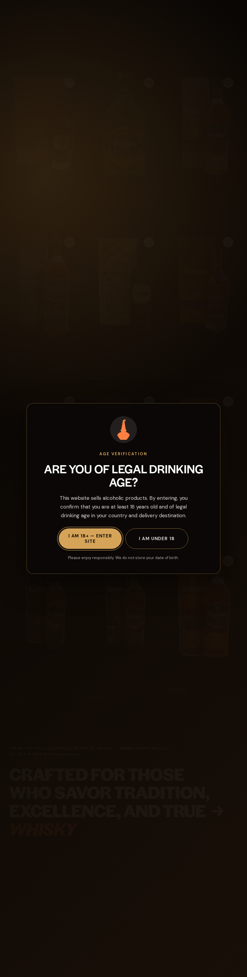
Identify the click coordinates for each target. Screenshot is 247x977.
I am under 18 (157, 539)
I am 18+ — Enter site (90, 538)
